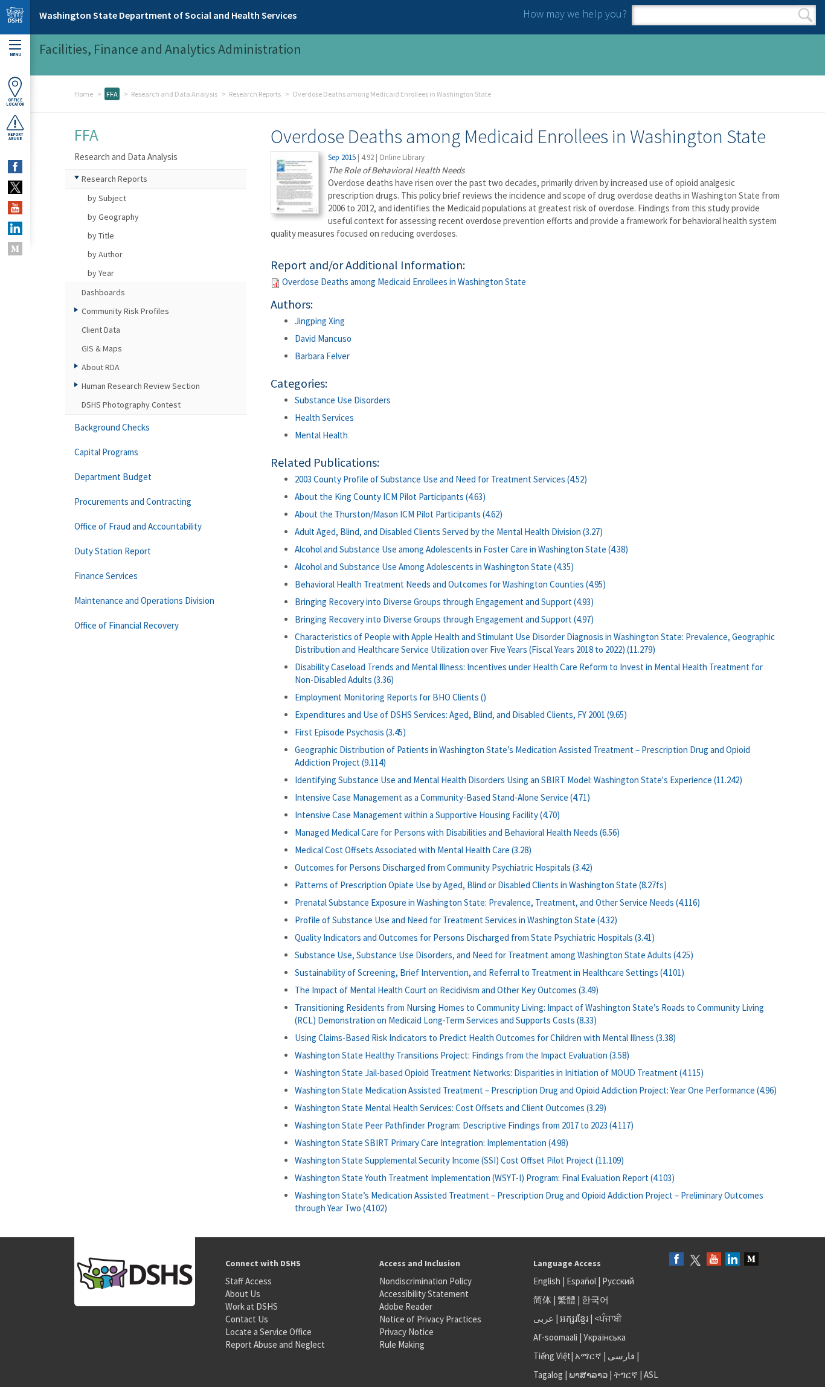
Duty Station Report (112, 551)
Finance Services (106, 575)
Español (581, 1281)
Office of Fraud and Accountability (138, 526)
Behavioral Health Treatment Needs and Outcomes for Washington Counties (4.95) (450, 584)
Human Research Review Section (141, 385)
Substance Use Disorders (343, 400)
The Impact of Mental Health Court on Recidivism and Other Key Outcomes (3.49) (447, 990)
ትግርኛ (626, 1374)
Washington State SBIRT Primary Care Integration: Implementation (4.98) (431, 1142)
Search (805, 15)
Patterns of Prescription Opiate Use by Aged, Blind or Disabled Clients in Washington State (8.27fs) (481, 885)
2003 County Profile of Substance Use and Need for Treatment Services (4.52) (441, 479)
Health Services (324, 417)
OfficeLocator (15, 102)
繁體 (567, 1299)
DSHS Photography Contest (131, 404)
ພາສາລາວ (588, 1374)
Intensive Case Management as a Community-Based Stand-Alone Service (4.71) (442, 797)
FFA (112, 93)
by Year (101, 272)
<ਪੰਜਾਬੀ (608, 1318)
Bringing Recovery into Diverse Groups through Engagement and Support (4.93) (444, 601)
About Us (242, 1293)
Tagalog (548, 1374)
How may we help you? (575, 13)
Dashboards (103, 292)
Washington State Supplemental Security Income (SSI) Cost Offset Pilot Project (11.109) (459, 1160)
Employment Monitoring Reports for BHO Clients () (390, 697)
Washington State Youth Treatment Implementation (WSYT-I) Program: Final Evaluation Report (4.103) (485, 1178)
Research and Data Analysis (174, 93)
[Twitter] (695, 1259)
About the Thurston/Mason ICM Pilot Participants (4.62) (398, 514)
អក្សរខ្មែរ (574, 1318)
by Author (105, 254)
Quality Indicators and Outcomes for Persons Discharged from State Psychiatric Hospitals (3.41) (475, 937)
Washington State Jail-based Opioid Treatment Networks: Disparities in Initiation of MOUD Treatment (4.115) (499, 1072)
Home (83, 93)
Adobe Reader (405, 1306)
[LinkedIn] (732, 1259)
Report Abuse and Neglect (275, 1344)
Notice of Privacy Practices (430, 1319)
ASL (651, 1374)
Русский (618, 1281)
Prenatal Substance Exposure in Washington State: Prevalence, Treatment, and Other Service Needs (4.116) (497, 902)
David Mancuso (323, 338)
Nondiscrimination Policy (425, 1281)
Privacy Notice (406, 1331)
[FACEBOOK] (15, 166)
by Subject (107, 198)
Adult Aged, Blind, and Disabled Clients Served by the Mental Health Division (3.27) (449, 531)
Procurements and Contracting (132, 501)
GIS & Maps (102, 348)
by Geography (113, 216)
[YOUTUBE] (15, 207)
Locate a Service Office (268, 1331)
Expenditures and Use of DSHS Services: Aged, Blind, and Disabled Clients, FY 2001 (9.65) (461, 714)
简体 (542, 1299)
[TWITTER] (15, 187)
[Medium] (751, 1259)
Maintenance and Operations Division (144, 600)
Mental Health (321, 435)
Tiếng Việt (552, 1356)
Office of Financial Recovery (126, 625)
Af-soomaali (555, 1337)
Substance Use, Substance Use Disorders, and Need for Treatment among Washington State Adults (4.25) (494, 955)
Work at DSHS (251, 1306)
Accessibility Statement (424, 1293)
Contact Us (246, 1319)
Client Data (101, 329)
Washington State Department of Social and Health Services (168, 15)
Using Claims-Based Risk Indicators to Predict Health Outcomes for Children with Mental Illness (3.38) (485, 1037)
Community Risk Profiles (125, 311)
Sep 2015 (342, 157)
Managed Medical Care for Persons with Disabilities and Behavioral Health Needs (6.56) (457, 832)
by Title (101, 235)
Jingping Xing (320, 321)
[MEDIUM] (15, 249)
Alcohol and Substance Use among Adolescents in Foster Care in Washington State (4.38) (461, 549)
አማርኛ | (590, 1356)
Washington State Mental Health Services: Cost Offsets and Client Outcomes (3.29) (450, 1107)
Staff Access (248, 1281)
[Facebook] (676, 1259)
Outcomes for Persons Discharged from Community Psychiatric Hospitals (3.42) (443, 867)
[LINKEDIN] (15, 228)
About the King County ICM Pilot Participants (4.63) (390, 496)
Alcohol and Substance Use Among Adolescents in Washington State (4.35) (434, 566)
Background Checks (112, 427)
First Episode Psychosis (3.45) (350, 732)
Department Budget (113, 476)
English (547, 1281)
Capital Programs (106, 452)
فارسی (620, 1356)
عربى (543, 1318)
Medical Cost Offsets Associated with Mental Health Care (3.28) (413, 850)
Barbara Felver (322, 356)
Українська (604, 1337)
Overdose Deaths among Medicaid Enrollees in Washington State (404, 281)
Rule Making (402, 1344)
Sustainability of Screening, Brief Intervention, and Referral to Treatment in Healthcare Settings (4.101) (489, 972)
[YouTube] (713, 1259)
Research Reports (255, 93)
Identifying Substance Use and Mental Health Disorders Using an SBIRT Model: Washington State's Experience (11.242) (518, 780)
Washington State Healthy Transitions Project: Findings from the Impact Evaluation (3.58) (462, 1055)
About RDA (101, 367)
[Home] (15, 17)
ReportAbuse (15, 136)
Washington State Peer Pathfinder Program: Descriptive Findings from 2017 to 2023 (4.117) (464, 1125)
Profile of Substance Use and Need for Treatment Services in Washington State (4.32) (456, 920)
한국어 (595, 1299)
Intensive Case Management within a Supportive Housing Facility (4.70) (427, 815)
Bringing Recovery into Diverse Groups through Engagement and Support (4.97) (444, 619)
